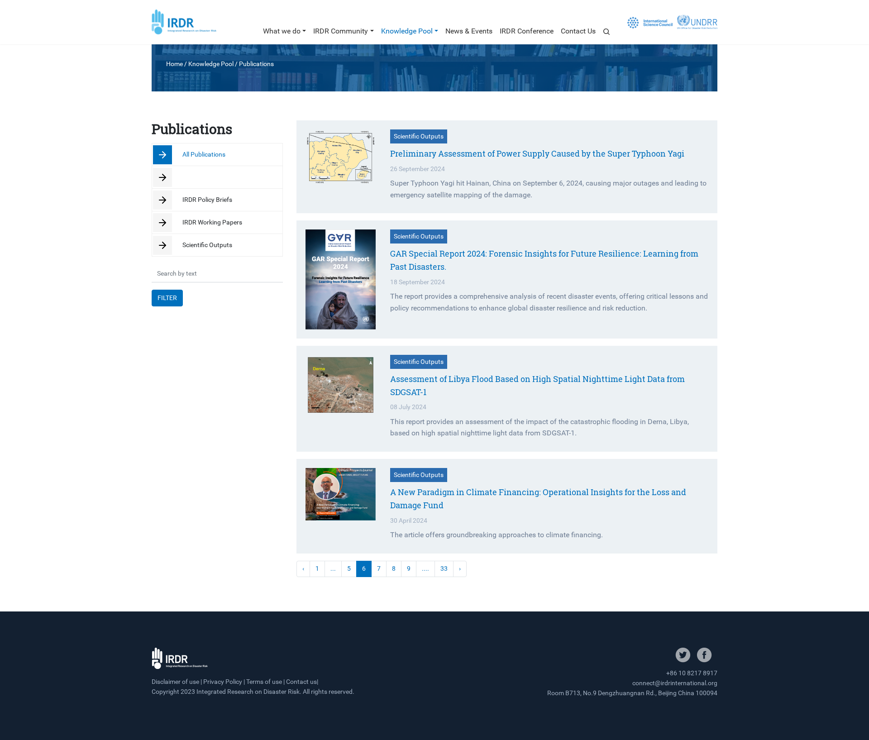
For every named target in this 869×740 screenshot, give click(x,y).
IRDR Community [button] (340, 31)
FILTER (167, 298)
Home (174, 63)
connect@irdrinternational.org (674, 683)
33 (444, 569)
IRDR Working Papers (211, 222)
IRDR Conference (527, 31)
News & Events (468, 31)
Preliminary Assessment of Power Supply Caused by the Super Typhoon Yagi (537, 153)
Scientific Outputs (206, 245)
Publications (256, 63)
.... (425, 569)
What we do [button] (282, 31)
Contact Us (578, 31)
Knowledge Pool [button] (407, 31)
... (333, 569)
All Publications (203, 154)
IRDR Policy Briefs (206, 200)
